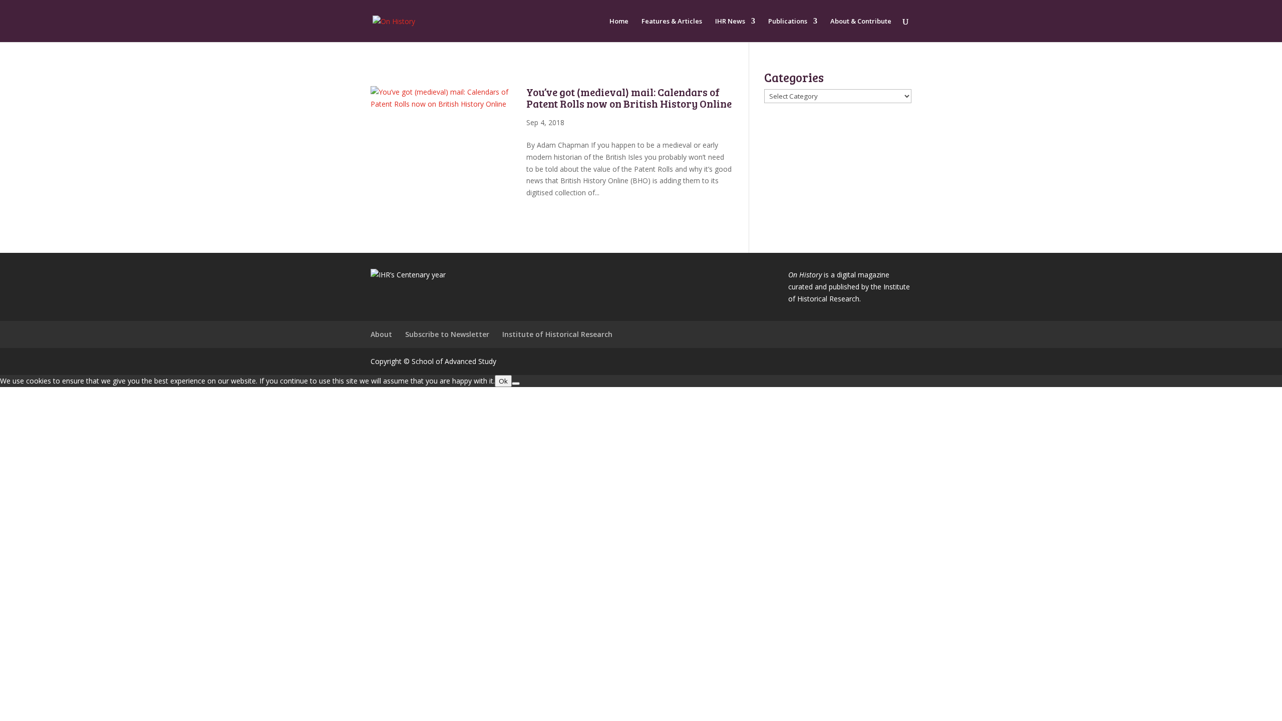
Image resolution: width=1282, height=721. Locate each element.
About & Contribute (860, 22)
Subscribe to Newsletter (447, 334)
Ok (503, 381)
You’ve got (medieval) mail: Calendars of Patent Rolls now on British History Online (629, 98)
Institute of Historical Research (557, 334)
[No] (516, 383)
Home (618, 22)
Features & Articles (672, 22)
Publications (787, 22)
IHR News (730, 22)
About (381, 334)
